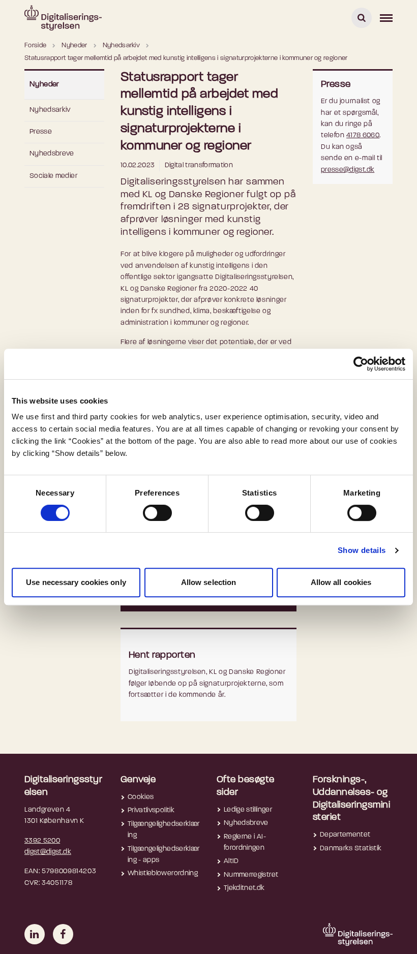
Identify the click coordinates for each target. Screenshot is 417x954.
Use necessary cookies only (76, 582)
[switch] (157, 513)
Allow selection (208, 582)
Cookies (141, 797)
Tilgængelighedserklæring (163, 829)
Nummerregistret (251, 875)
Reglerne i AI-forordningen (245, 842)
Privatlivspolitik (151, 810)
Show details (362, 550)
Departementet (345, 835)
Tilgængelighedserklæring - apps (163, 854)
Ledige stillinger (248, 810)
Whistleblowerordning (163, 873)
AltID (231, 861)
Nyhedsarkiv (50, 110)
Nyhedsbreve (51, 154)
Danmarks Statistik (350, 848)
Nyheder (44, 84)
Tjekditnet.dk (244, 888)
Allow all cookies (341, 582)
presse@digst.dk (347, 170)
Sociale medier (53, 176)
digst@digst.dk (47, 852)
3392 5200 (42, 841)
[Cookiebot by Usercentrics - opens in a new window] (360, 364)
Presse (40, 132)
